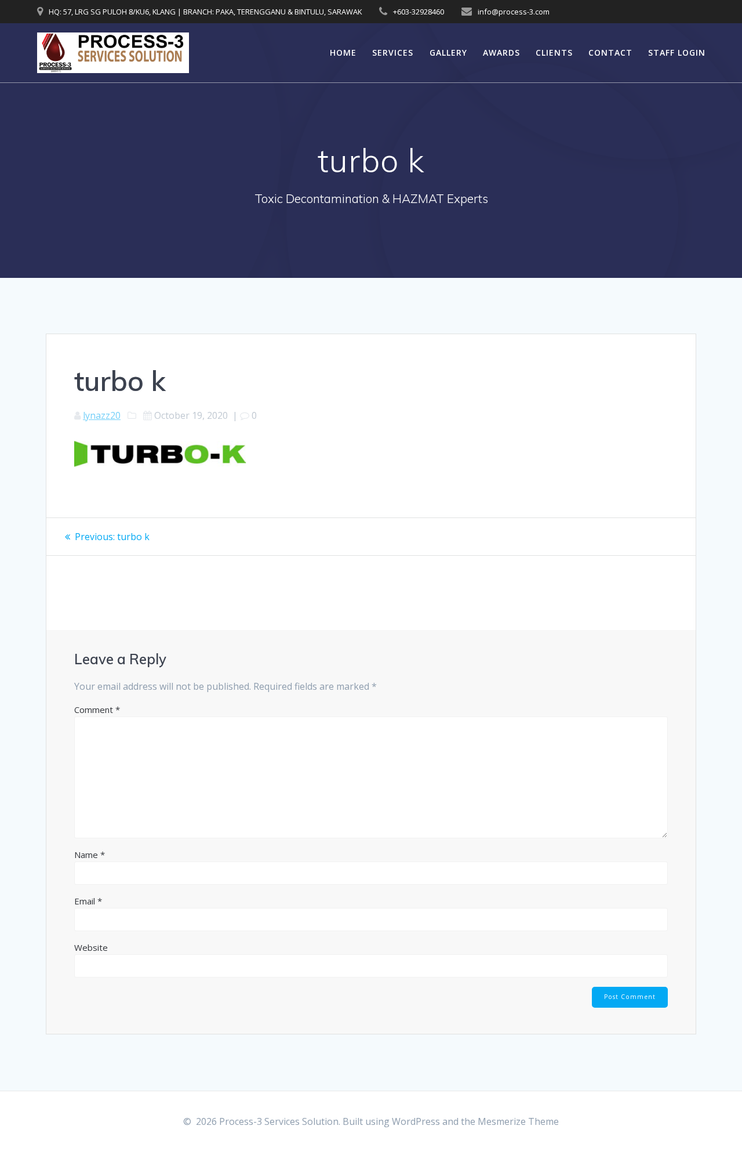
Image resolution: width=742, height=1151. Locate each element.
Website (91, 947)
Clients (554, 52)
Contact (610, 52)
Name (89, 854)
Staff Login (676, 52)
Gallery (448, 52)
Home (343, 52)
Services (392, 52)
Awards (501, 52)
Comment (97, 709)
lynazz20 (102, 415)
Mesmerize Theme (518, 1121)
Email (88, 901)
